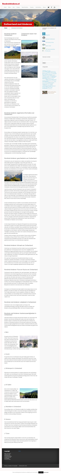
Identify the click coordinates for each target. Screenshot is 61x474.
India (50, 76)
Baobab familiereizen (50, 39)
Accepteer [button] (41, 472)
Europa (18, 7)
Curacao (49, 73)
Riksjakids (47, 35)
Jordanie (44, 77)
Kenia (48, 77)
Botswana (44, 72)
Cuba (46, 73)
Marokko (45, 78)
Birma (55, 71)
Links (19, 451)
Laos (50, 77)
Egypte (44, 75)
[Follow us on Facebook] (51, 7)
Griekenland (44, 76)
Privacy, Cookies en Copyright (10, 465)
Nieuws (44, 7)
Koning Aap (47, 50)
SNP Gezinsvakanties (50, 49)
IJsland (48, 76)
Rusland (43, 82)
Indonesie (53, 76)
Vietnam (54, 86)
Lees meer (46, 472)
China (51, 72)
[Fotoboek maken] (49, 93)
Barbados (52, 71)
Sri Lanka (48, 82)
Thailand (44, 84)
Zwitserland (50, 88)
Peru (55, 81)
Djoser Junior (48, 45)
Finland (53, 75)
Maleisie (53, 77)
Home (5, 7)
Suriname (52, 82)
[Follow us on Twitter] (48, 7)
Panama (52, 81)
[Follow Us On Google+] (54, 7)
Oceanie (31, 7)
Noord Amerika (25, 7)
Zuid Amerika (38, 7)
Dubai (52, 73)
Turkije (51, 84)
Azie (13, 7)
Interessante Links (23, 465)
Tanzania (43, 83)
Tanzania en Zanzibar (49, 83)
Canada (48, 72)
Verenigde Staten (47, 86)
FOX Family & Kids (49, 42)
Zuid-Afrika (45, 87)
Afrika (9, 7)
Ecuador (55, 73)
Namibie (52, 78)
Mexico (49, 78)
